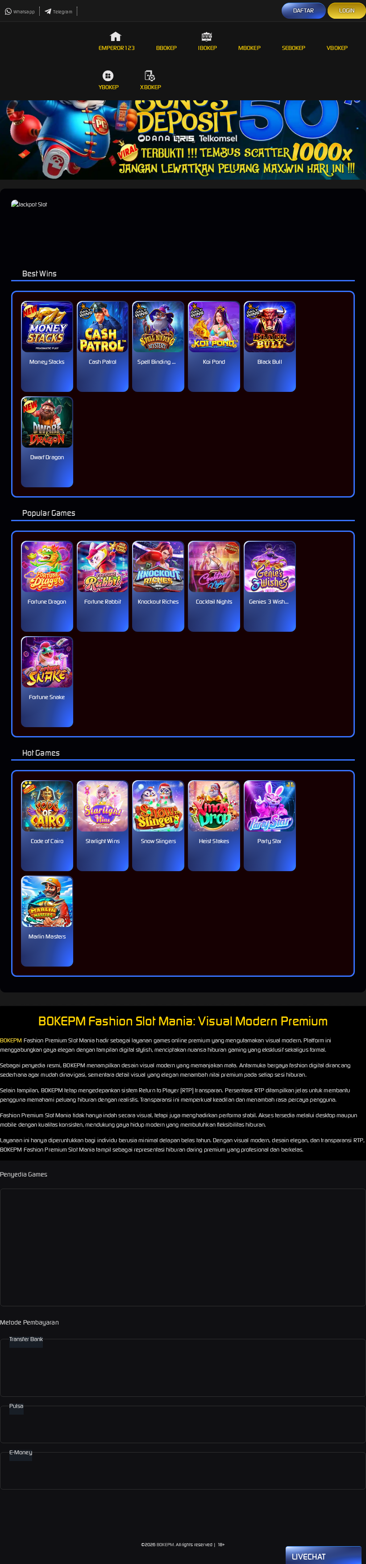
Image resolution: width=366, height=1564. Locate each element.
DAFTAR (303, 10)
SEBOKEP (294, 48)
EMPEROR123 (117, 48)
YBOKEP (109, 87)
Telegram (62, 12)
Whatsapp (24, 12)
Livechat (308, 1557)
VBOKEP (337, 48)
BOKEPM (11, 1040)
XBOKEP (150, 87)
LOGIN (347, 10)
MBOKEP (249, 48)
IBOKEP (207, 48)
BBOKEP (166, 48)
